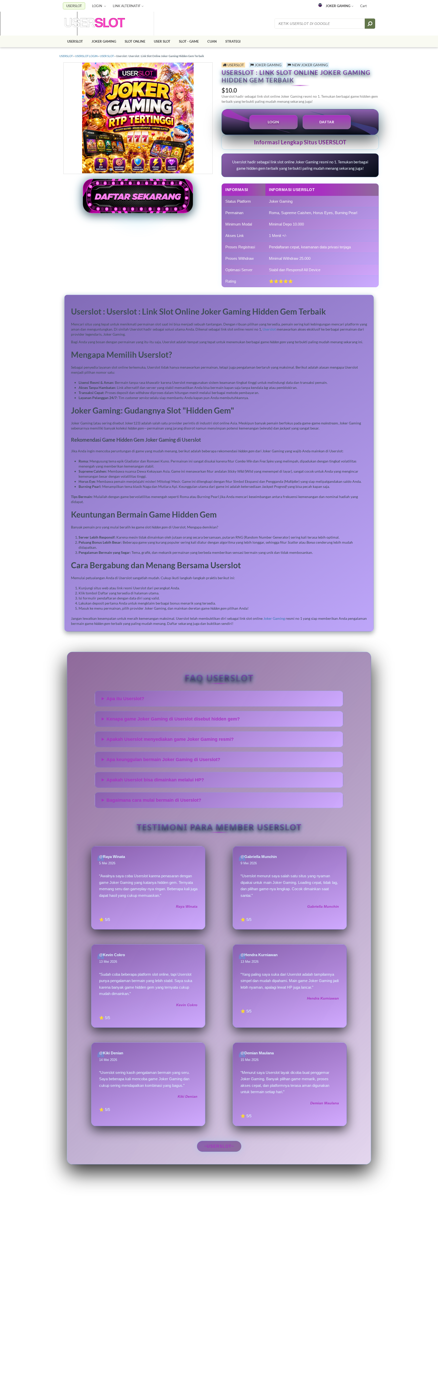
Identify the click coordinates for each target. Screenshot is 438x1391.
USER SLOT (162, 41)
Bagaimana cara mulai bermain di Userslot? (153, 800)
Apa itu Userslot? (125, 698)
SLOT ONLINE (135, 41)
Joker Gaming (274, 618)
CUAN (212, 41)
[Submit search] (370, 24)
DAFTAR (326, 122)
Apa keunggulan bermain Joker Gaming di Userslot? (163, 759)
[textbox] (320, 24)
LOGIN (97, 6)
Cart (363, 6)
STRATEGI (233, 41)
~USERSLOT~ (219, 1146)
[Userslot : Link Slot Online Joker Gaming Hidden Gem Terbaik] (94, 23)
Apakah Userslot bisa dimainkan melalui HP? (155, 779)
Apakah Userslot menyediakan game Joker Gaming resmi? (170, 739)
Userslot (269, 329)
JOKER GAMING (338, 6)
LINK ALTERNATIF (126, 6)
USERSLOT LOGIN (86, 56)
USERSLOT (74, 6)
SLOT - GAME (189, 41)
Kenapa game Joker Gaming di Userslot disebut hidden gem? (173, 719)
